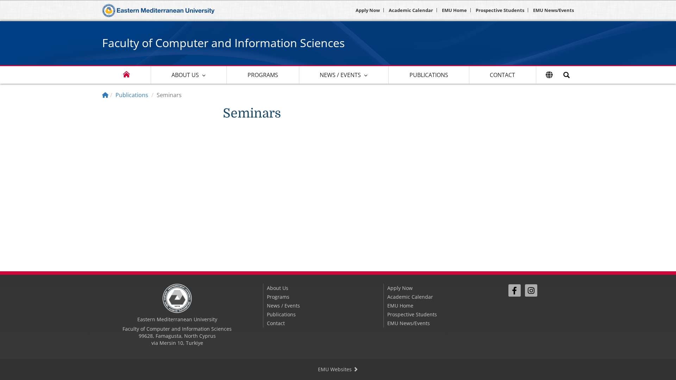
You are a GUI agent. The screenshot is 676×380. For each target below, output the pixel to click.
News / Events (340, 75)
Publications (428, 75)
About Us (185, 75)
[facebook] (514, 290)
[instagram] (531, 290)
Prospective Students (500, 10)
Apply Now (368, 10)
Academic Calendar (411, 10)
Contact (502, 75)
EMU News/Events (553, 10)
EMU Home (454, 10)
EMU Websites (335, 369)
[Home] (105, 95)
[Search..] (566, 75)
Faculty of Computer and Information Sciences (223, 42)
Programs (263, 75)
